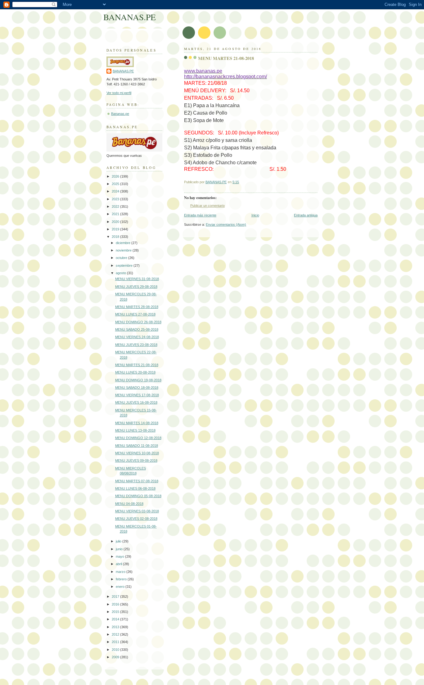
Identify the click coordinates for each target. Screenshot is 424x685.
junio (120, 549)
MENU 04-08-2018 (129, 504)
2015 (116, 612)
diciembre (123, 243)
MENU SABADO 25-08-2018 (136, 329)
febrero (122, 579)
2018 (116, 236)
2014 (116, 619)
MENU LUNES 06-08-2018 (135, 488)
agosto (121, 273)
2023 (116, 199)
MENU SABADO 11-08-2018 (136, 445)
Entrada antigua (306, 215)
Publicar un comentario (207, 205)
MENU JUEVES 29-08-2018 (136, 286)
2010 (116, 649)
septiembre (124, 265)
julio (119, 541)
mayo (120, 556)
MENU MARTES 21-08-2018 (136, 365)
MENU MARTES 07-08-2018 (136, 481)
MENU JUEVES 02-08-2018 (136, 518)
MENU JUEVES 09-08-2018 (136, 460)
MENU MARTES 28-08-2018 (136, 307)
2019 (116, 229)
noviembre (124, 250)
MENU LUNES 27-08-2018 (135, 314)
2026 (116, 176)
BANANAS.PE (129, 17)
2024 (116, 191)
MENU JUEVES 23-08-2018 (136, 345)
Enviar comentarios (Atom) (226, 224)
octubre (122, 258)
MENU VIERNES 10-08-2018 (137, 453)
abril (119, 564)
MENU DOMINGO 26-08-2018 (138, 322)
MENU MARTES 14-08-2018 (136, 423)
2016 (116, 604)
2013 (116, 627)
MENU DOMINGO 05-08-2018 (138, 496)
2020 (116, 222)
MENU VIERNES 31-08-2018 (137, 279)
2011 (116, 642)
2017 (116, 596)
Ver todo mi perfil (118, 93)
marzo (121, 572)
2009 (116, 657)
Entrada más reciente (200, 215)
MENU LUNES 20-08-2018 (135, 372)
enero (120, 586)
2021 (116, 214)
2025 (116, 184)
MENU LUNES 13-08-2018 (135, 430)
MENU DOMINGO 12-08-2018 (138, 438)
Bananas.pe (120, 114)
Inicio (255, 215)
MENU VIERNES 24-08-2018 (137, 337)
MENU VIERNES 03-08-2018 (137, 511)
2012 (116, 634)
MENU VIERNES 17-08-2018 (137, 395)
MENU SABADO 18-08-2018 (136, 387)
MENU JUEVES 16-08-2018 (136, 402)
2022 (116, 206)
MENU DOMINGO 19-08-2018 (138, 380)
